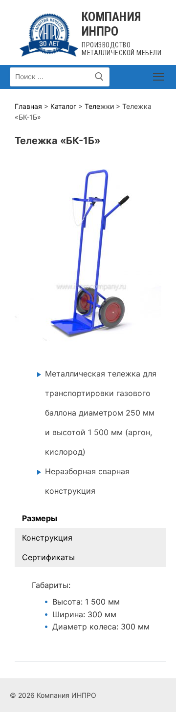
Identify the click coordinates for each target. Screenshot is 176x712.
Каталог (63, 106)
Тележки (99, 106)
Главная (28, 106)
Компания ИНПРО (111, 24)
